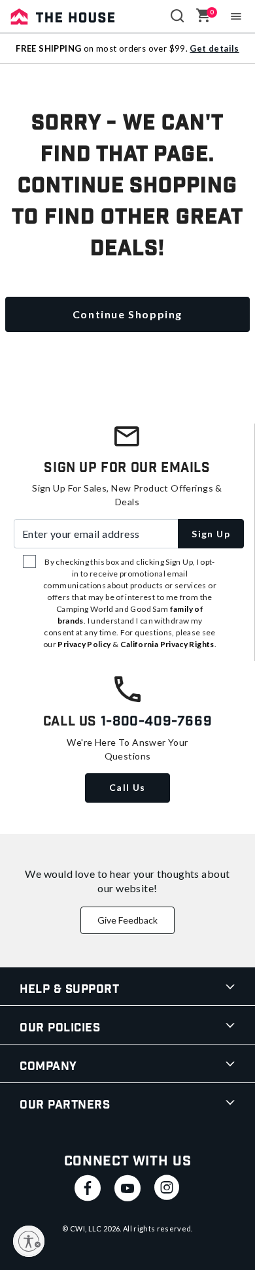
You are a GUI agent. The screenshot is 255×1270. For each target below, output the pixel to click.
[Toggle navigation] (236, 16)
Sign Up (211, 533)
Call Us (127, 787)
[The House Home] (62, 16)
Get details (214, 48)
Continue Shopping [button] (127, 314)
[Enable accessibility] (28, 1241)
